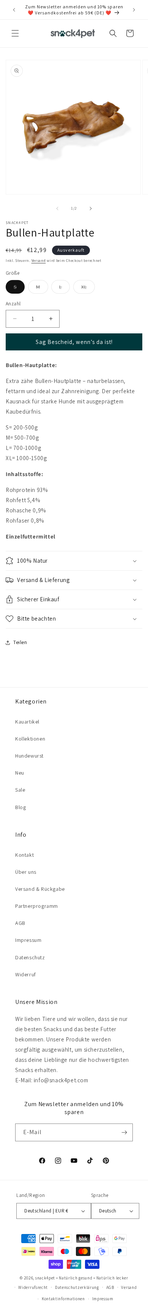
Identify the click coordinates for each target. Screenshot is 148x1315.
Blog (20, 807)
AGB (20, 923)
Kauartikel (27, 721)
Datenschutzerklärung (77, 1287)
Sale (20, 789)
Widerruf (25, 974)
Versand (38, 260)
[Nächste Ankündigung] (134, 10)
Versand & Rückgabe (40, 888)
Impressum (28, 940)
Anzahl (13, 303)
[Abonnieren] (124, 1132)
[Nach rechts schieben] (90, 208)
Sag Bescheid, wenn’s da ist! (74, 341)
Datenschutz (30, 957)
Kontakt (24, 854)
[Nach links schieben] (57, 208)
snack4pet (45, 1278)
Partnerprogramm (36, 906)
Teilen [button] (20, 642)
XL (88, 288)
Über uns (25, 871)
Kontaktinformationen (63, 1298)
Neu (19, 772)
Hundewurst (29, 755)
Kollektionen (30, 738)
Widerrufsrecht (33, 1287)
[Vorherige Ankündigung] (14, 10)
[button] (15, 33)
